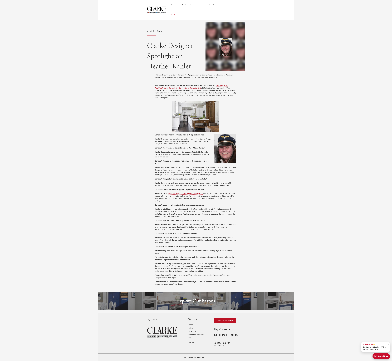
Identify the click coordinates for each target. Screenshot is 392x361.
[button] (179, 5)
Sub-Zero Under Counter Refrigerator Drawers (185, 193)
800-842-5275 (219, 346)
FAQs (189, 338)
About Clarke (212, 5)
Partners (191, 343)
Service (203, 5)
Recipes (190, 328)
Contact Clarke (225, 5)
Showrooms (174, 5)
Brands (184, 5)
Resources (193, 5)
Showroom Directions (196, 335)
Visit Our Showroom (177, 15)
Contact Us (192, 331)
